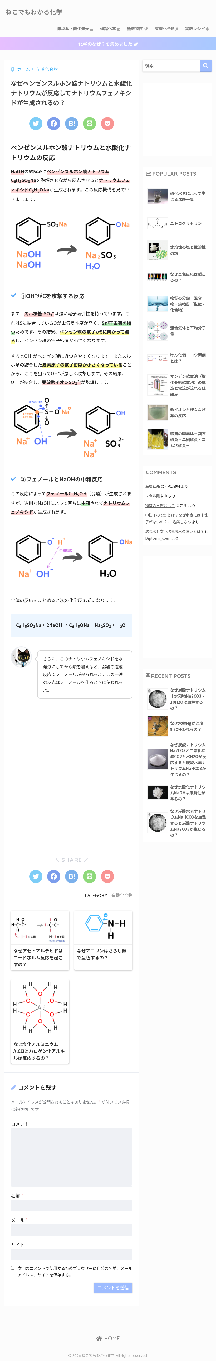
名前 (17, 1195)
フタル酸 (152, 495)
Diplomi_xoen (157, 538)
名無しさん (182, 521)
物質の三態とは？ (160, 505)
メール (19, 1220)
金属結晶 (152, 486)
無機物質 (135, 28)
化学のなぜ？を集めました (105, 43)
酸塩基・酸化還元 (73, 28)
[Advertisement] (50, 738)
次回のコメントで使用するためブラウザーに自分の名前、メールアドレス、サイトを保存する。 (75, 1271)
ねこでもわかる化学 (34, 12)
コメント (20, 1123)
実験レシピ (195, 28)
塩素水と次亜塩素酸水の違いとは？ (174, 531)
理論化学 (108, 28)
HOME (111, 1338)
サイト (17, 1244)
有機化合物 (165, 28)
